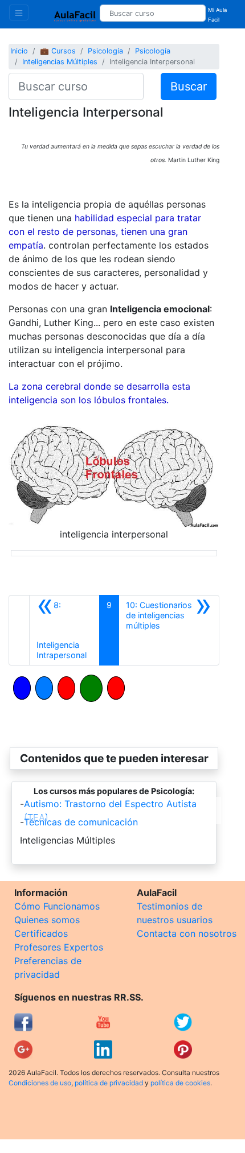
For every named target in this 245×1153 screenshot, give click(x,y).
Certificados (41, 933)
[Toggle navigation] (18, 12)
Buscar (188, 86)
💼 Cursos (58, 51)
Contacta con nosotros (186, 933)
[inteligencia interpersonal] (114, 470)
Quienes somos (47, 919)
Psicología (105, 51)
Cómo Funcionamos (57, 906)
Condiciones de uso (40, 1082)
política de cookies (180, 1082)
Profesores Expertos (58, 947)
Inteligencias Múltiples (59, 61)
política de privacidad (109, 1082)
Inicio (19, 51)
